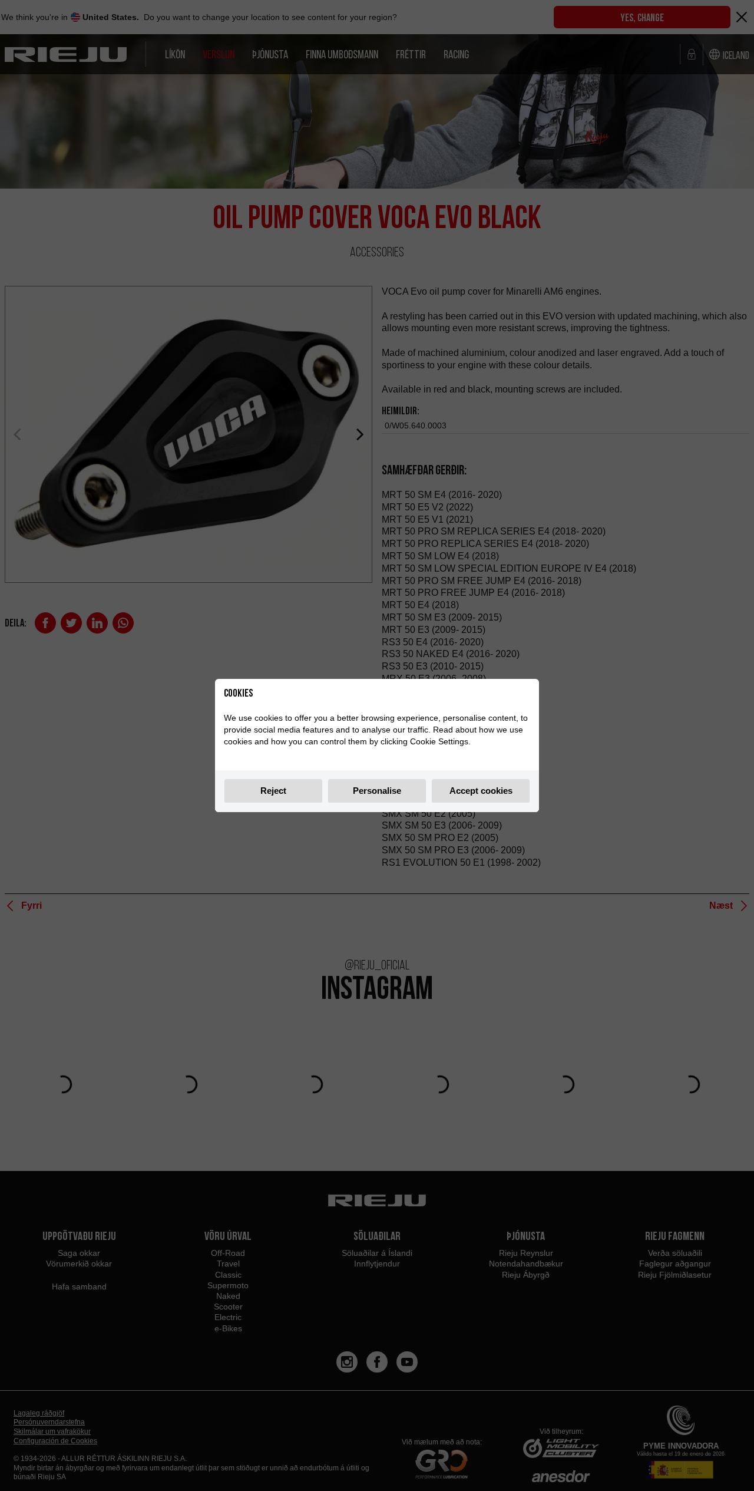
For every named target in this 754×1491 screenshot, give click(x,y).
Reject (273, 791)
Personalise (377, 791)
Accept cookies (480, 791)
